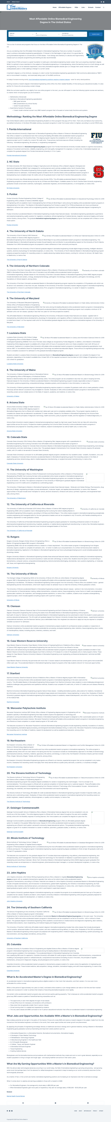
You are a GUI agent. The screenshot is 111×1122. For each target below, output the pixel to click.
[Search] (103, 7)
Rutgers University (13, 567)
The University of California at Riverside (19, 530)
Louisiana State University (15, 364)
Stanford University (13, 702)
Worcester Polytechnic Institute (17, 734)
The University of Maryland (15, 327)
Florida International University (17, 155)
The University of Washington (16, 498)
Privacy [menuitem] (95, 1110)
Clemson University (13, 635)
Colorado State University (15, 463)
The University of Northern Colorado (18, 292)
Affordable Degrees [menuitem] (64, 7)
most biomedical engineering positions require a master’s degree (49, 79)
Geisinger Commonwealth (15, 832)
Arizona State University (14, 431)
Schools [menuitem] (90, 7)
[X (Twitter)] (55, 1103)
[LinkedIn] (88, 1103)
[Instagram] (103, 1)
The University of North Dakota (17, 259)
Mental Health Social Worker (16, 1096)
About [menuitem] (8, 1)
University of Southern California (17, 938)
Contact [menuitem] (98, 7)
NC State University (13, 188)
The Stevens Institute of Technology (18, 801)
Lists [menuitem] (83, 7)
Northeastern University (14, 767)
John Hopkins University (14, 901)
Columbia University (13, 970)
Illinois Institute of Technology (16, 866)
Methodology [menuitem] (87, 1110)
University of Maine (13, 396)
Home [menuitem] (55, 7)
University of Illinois (13, 600)
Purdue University (12, 225)
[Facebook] (101, 1)
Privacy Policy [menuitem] (16, 1)
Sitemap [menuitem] (101, 1110)
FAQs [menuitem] (76, 7)
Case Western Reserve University (17, 667)
